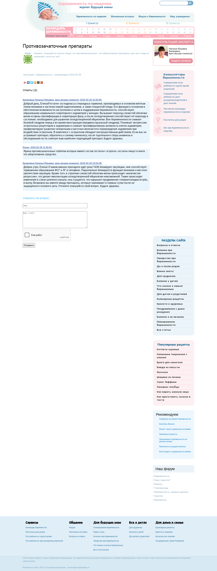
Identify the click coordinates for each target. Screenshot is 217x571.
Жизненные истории (78, 532)
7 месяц (160, 36)
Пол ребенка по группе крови (39, 536)
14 (110, 32)
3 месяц (106, 36)
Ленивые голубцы (168, 387)
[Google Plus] (41, 82)
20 (127, 32)
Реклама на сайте (31, 567)
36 (173, 32)
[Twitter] (31, 82)
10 (99, 32)
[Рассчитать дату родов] (171, 123)
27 (150, 29)
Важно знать (99, 532)
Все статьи (164, 330)
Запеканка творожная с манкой (172, 356)
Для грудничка (166, 276)
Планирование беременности (166, 323)
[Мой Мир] (38, 82)
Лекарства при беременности (166, 260)
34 (167, 32)
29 (156, 29)
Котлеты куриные (168, 349)
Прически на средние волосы (172, 446)
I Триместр (92, 23)
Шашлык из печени (169, 377)
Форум (72, 528)
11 (104, 29)
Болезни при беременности (166, 252)
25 (145, 29)
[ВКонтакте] (28, 82)
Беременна (160, 500)
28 (150, 32)
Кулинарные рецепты (170, 299)
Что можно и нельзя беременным (170, 287)
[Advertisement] (173, 185)
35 (173, 29)
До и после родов (168, 266)
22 (133, 32)
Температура (161, 488)
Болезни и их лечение (170, 317)
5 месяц (133, 36)
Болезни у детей (167, 281)
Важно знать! (165, 271)
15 (116, 29)
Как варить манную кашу (173, 392)
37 (179, 29)
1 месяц (79, 36)
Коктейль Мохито (167, 424)
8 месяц (174, 36)
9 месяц (187, 36)
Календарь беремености (36, 528)
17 (122, 29)
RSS (42, 567)
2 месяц (93, 36)
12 (104, 32)
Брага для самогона (170, 362)
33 (167, 29)
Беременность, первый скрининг (171, 492)
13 (110, 29)
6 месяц (147, 36)
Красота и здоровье (170, 304)
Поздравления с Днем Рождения (170, 541)
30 (156, 32)
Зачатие (158, 496)
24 (139, 32)
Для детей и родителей (172, 294)
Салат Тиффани (166, 382)
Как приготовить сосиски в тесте (173, 398)
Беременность (44, 74)
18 (122, 32)
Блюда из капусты (168, 367)
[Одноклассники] (35, 82)
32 (162, 32)
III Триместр (173, 23)
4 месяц (120, 36)
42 (190, 32)
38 (179, 32)
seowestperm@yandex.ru (78, 567)
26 (145, 32)
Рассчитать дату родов (35, 532)
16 (116, 32)
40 (185, 32)
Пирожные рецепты (168, 434)
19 (127, 29)
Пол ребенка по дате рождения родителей (44, 541)
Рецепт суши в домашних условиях (175, 429)
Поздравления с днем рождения (171, 310)
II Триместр (132, 23)
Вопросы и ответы (168, 245)
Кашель (158, 484)
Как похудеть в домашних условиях (175, 452)
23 (139, 29)
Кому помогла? (162, 480)
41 (190, 29)
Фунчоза (162, 372)
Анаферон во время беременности (175, 419)
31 (162, 29)
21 (133, 29)
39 (185, 29)
